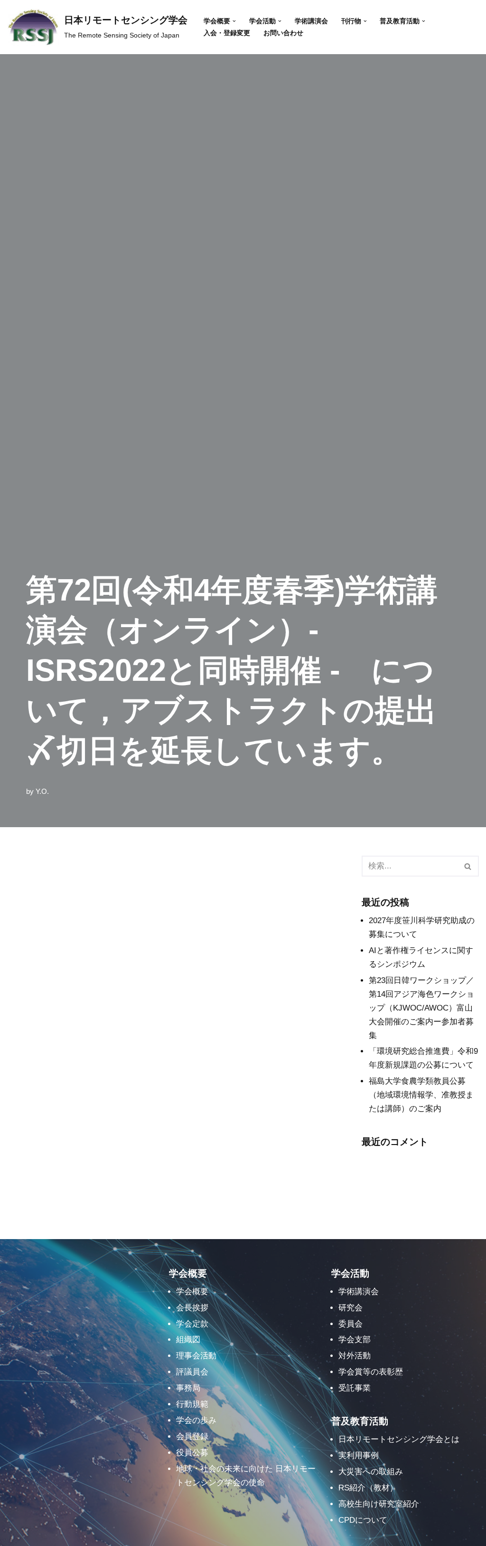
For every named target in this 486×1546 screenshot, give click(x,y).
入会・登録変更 (227, 33)
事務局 (188, 1388)
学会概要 (192, 1291)
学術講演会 (311, 21)
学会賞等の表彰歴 (370, 1371)
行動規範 (192, 1404)
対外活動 (354, 1355)
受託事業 (354, 1388)
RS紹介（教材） (368, 1487)
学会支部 (354, 1339)
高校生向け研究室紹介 (378, 1503)
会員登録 (192, 1436)
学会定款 (192, 1323)
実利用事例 (358, 1455)
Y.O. (42, 791)
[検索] (468, 866)
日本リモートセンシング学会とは (398, 1439)
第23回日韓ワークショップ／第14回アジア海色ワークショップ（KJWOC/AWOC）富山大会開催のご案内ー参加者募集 (421, 1008)
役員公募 (192, 1452)
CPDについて (362, 1520)
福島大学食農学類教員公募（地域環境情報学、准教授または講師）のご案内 (421, 1095)
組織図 (188, 1339)
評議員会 (192, 1371)
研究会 (350, 1307)
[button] (234, 21)
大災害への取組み (370, 1471)
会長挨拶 (192, 1307)
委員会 (350, 1323)
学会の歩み (196, 1420)
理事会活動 (196, 1355)
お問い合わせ (283, 33)
